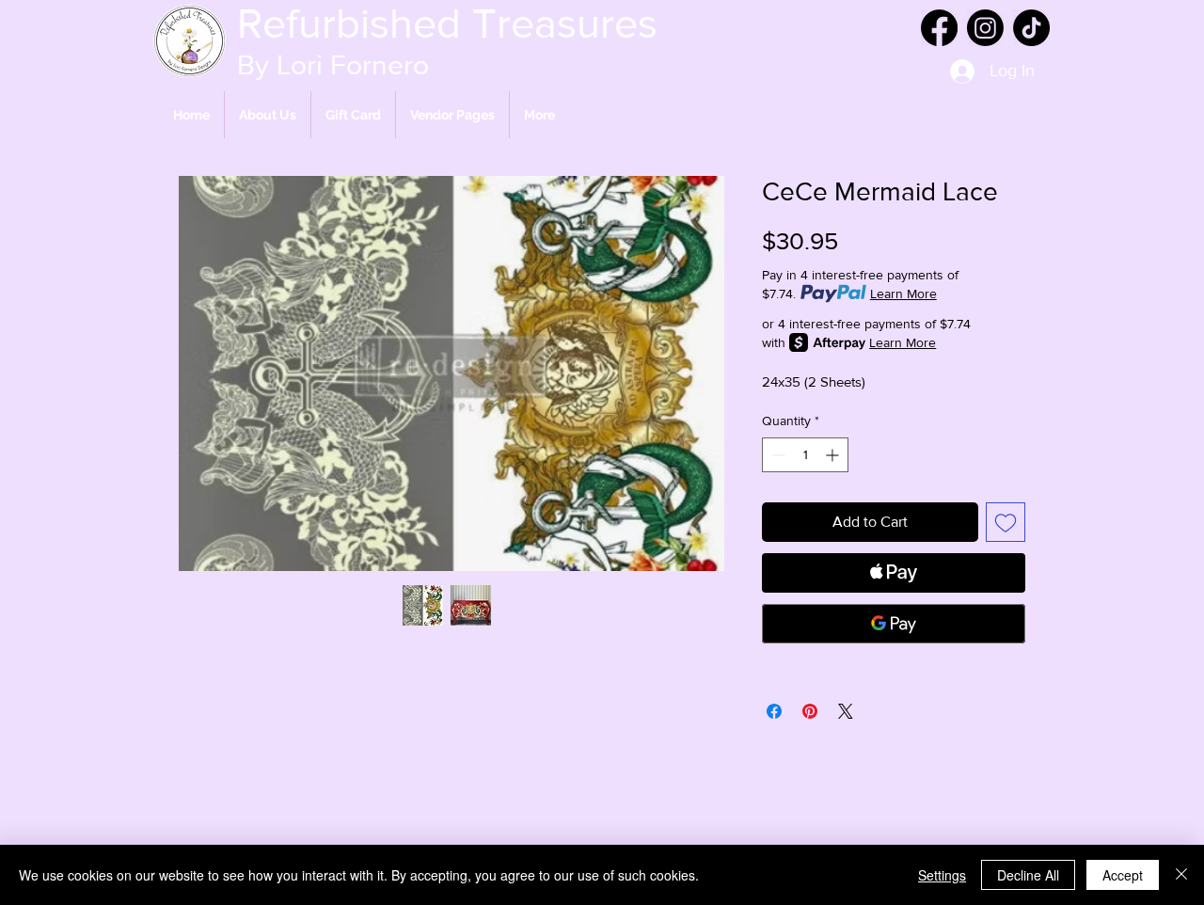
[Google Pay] (893, 623)
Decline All (1028, 874)
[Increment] (834, 454)
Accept (1122, 874)
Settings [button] (942, 874)
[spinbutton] (805, 454)
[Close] (1181, 875)
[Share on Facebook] (774, 711)
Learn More (903, 293)
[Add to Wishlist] (1005, 522)
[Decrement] (776, 454)
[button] (452, 114)
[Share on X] (845, 711)
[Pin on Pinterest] (810, 711)
